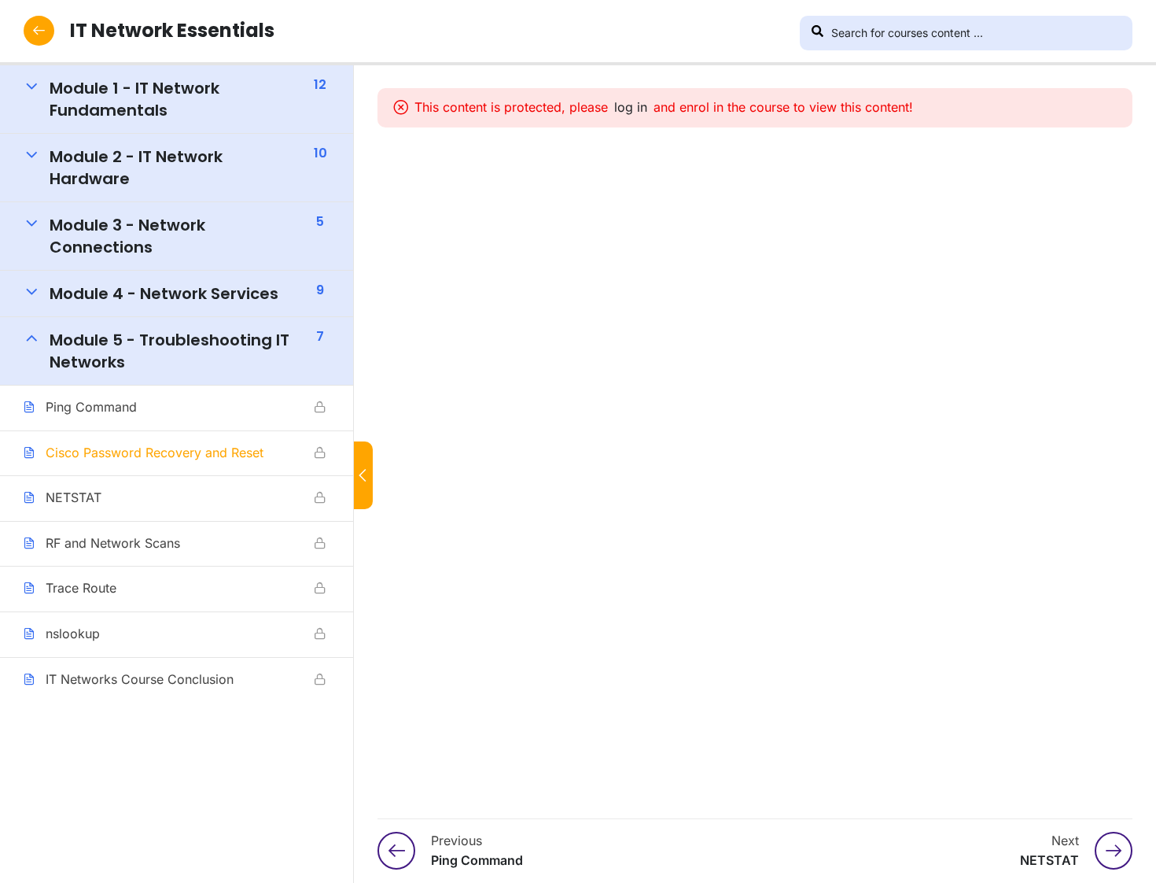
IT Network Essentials (172, 30)
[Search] (817, 33)
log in (630, 107)
